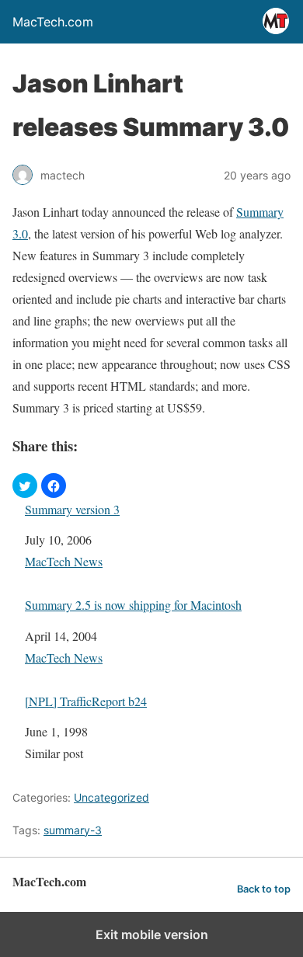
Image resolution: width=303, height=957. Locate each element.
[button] (24, 485)
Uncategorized (111, 797)
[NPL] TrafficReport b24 (86, 701)
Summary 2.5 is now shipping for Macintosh (133, 604)
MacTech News (64, 561)
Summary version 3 (72, 509)
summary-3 (73, 830)
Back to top (264, 889)
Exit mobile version (152, 934)
